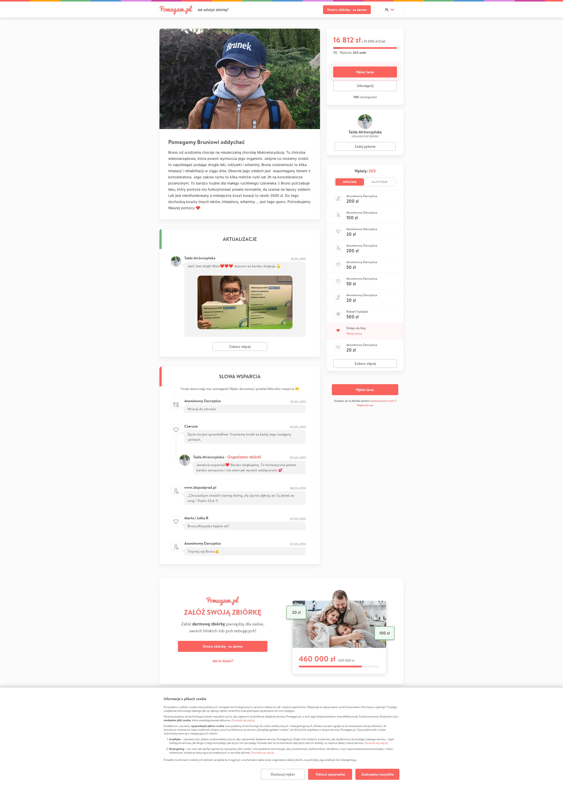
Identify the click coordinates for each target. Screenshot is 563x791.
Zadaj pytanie (365, 146)
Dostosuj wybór (283, 774)
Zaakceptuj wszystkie (377, 774)
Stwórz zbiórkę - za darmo (347, 9)
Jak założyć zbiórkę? (213, 9)
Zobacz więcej (239, 346)
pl (387, 9)
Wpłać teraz (365, 72)
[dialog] (281, 739)
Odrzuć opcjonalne (330, 774)
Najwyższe (379, 182)
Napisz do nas (365, 405)
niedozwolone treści (382, 401)
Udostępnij (365, 85)
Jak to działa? (222, 660)
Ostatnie (349, 182)
